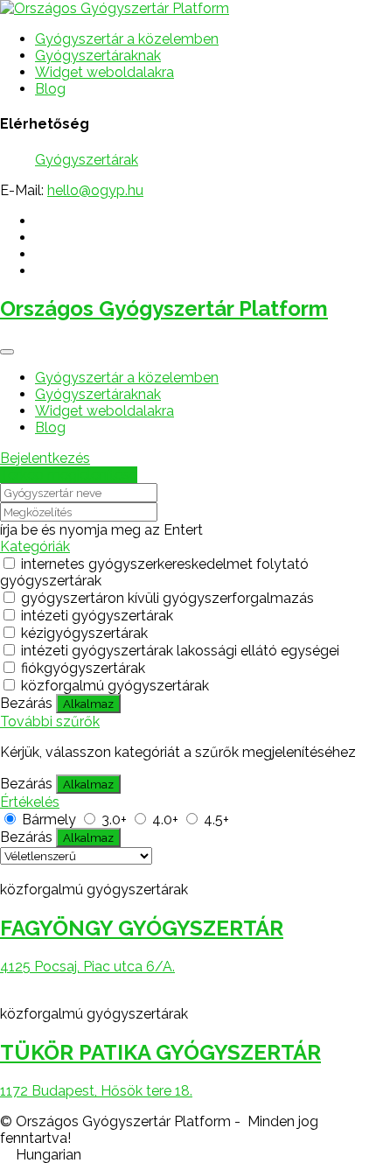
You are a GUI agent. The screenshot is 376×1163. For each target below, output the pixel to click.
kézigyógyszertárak (84, 633)
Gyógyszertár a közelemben (127, 39)
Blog (50, 89)
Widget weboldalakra (104, 72)
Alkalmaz (88, 704)
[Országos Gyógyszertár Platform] (114, 8)
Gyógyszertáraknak (98, 55)
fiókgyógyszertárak (83, 668)
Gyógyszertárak (86, 159)
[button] (188, 1154)
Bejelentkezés (45, 458)
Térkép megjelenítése (68, 474)
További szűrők (50, 721)
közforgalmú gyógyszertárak (115, 685)
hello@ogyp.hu (95, 190)
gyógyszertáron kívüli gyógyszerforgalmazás (167, 598)
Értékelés (29, 802)
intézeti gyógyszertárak (97, 615)
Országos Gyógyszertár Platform (164, 308)
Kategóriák (35, 546)
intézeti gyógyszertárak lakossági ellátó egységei (180, 650)
